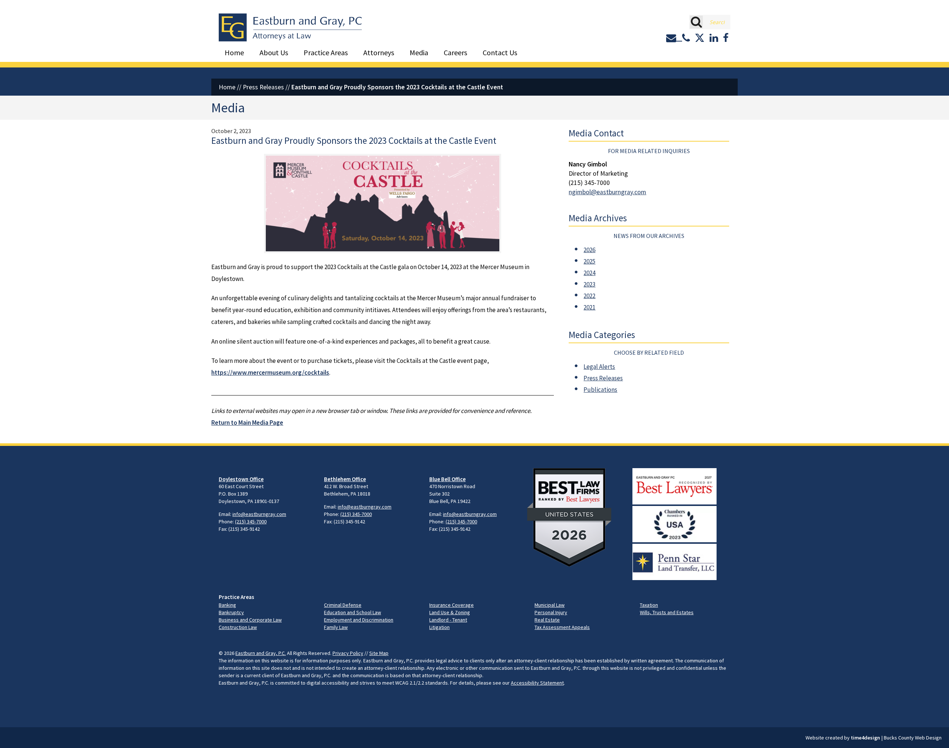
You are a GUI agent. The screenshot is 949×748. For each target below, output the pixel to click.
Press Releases (263, 87)
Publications (600, 389)
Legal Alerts (599, 367)
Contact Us (500, 52)
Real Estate (547, 619)
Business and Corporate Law (250, 619)
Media (419, 52)
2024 (589, 273)
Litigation (439, 627)
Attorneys (378, 52)
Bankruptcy (231, 612)
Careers (455, 52)
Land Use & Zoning (449, 612)
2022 (589, 296)
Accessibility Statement (537, 682)
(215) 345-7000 (251, 521)
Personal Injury (551, 612)
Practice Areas (326, 52)
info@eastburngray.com (259, 514)
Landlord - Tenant (448, 619)
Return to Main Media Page (247, 422)
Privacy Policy (348, 653)
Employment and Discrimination (358, 619)
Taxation (649, 605)
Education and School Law (352, 612)
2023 (589, 284)
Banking (227, 605)
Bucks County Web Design (913, 737)
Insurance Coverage (451, 605)
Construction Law (238, 627)
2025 (589, 261)
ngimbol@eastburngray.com (607, 192)
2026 (589, 250)
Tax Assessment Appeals (562, 627)
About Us (273, 52)
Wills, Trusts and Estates (667, 612)
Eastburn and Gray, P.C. (260, 653)
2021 (589, 307)
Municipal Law (550, 605)
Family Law (336, 627)
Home (234, 52)
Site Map (378, 653)
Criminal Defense (342, 605)
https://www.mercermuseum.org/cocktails (270, 372)
